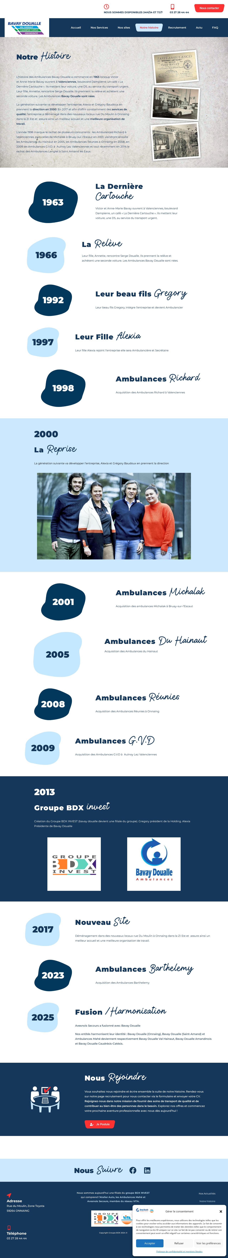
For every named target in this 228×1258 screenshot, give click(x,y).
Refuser (179, 1243)
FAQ (215, 27)
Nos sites (124, 27)
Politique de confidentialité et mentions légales (179, 1251)
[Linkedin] (147, 1170)
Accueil (76, 27)
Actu (199, 27)
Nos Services (99, 27)
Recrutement (177, 27)
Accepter (149, 1243)
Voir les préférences (208, 1243)
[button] (221, 1211)
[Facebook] (133, 1170)
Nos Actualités (207, 1193)
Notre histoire (149, 27)
